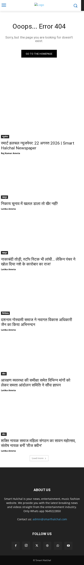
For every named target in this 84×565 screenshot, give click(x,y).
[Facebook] (16, 546)
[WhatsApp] (58, 546)
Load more (38, 458)
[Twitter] (37, 546)
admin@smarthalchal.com (50, 519)
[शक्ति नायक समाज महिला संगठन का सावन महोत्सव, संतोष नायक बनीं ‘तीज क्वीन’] (39, 417)
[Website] (47, 546)
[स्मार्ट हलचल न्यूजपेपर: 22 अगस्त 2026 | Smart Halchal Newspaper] (39, 119)
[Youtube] (68, 546)
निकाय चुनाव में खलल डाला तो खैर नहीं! (29, 203)
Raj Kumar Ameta (10, 153)
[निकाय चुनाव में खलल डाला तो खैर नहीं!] (39, 180)
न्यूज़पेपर (5, 136)
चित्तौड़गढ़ (5, 313)
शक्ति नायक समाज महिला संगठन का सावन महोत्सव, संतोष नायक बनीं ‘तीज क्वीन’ (38, 443)
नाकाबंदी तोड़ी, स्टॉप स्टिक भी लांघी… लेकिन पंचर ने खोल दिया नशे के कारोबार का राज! (38, 261)
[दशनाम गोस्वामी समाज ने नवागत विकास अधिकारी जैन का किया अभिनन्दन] (39, 296)
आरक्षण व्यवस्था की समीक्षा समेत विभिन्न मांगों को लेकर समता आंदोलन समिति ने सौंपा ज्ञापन (35, 382)
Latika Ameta (8, 208)
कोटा (3, 373)
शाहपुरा (4, 197)
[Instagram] (26, 545)
